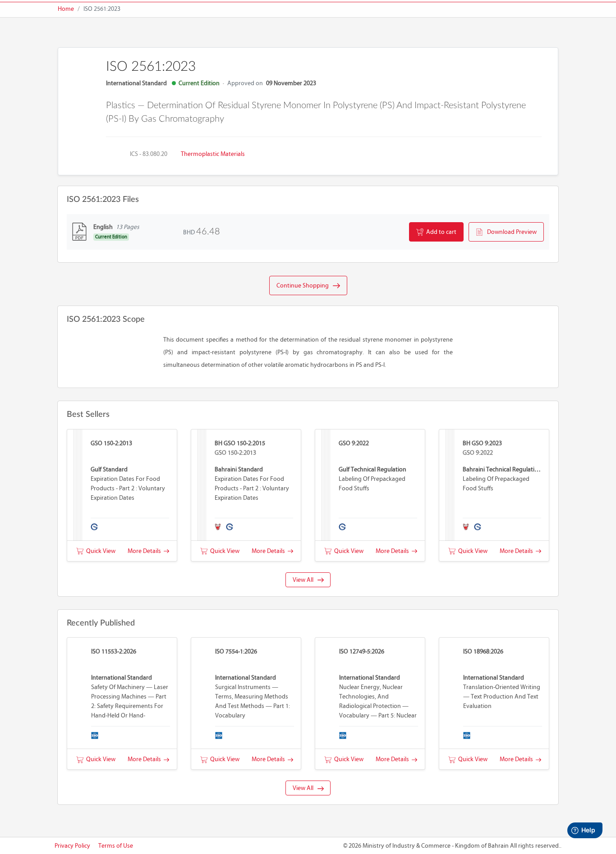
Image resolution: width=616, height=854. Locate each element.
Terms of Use (115, 845)
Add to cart (439, 232)
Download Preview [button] (510, 232)
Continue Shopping (304, 285)
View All (305, 580)
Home (66, 9)
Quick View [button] (99, 551)
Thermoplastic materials (213, 154)
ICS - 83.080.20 (148, 154)
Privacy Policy (72, 845)
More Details (146, 551)
